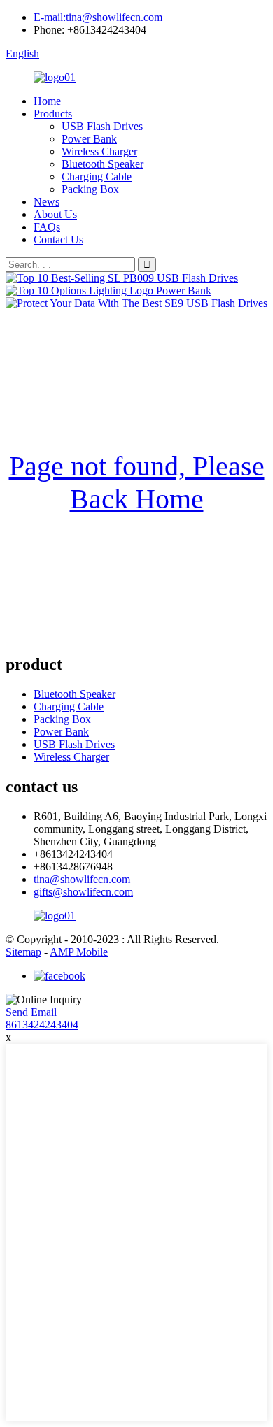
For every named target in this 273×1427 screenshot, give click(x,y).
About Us (55, 214)
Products (53, 114)
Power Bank (89, 139)
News (46, 202)
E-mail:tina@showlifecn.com (98, 17)
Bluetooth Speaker (103, 164)
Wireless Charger (99, 151)
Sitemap (23, 952)
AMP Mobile (79, 952)
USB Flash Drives (102, 126)
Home (47, 101)
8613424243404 (42, 1025)
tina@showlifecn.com (82, 879)
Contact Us (58, 239)
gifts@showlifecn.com (83, 892)
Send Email (31, 1012)
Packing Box (90, 189)
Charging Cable (97, 176)
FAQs (47, 227)
